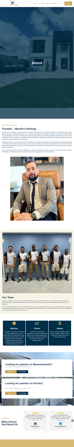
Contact (55, 3)
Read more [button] (35, 420)
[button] (23, 420)
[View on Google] (35, 423)
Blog (51, 3)
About (38, 3)
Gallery (47, 3)
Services (43, 3)
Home (34, 3)
